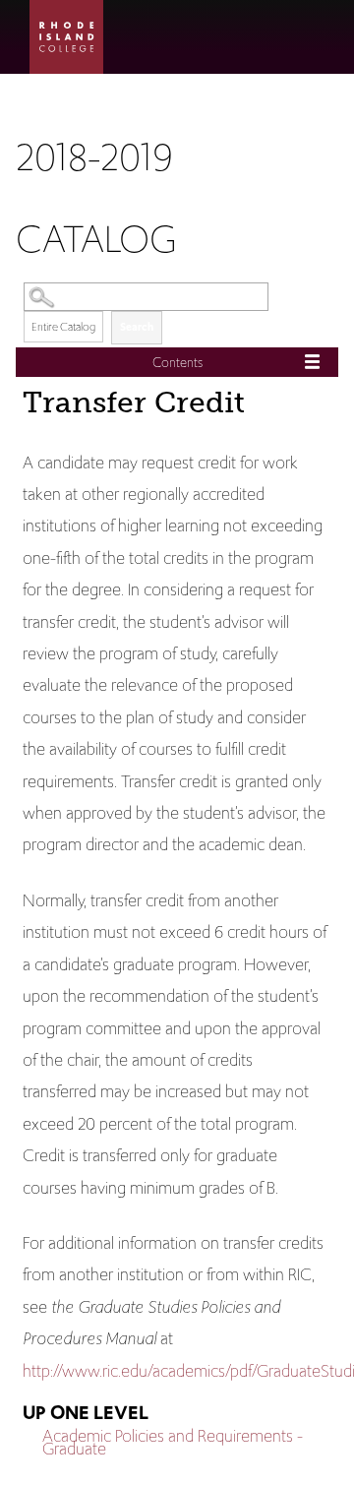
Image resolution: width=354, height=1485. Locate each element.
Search (136, 327)
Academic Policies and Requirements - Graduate (172, 1442)
